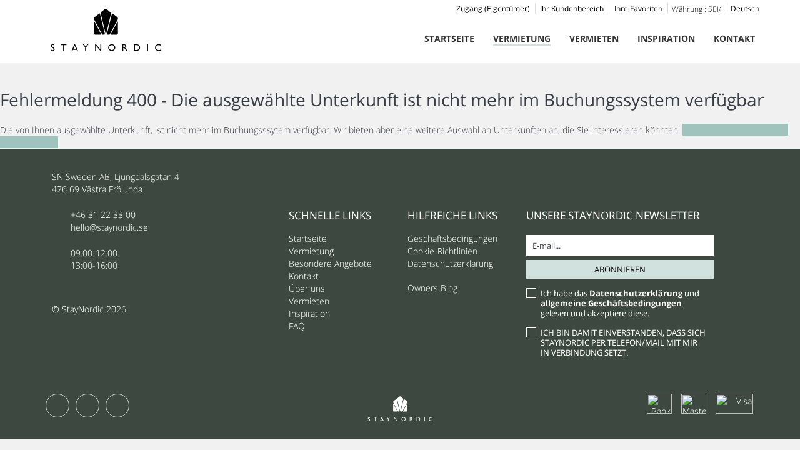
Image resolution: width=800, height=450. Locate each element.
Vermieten (594, 38)
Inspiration (666, 38)
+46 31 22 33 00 (103, 215)
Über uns (307, 288)
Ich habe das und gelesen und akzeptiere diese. (620, 303)
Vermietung (522, 38)
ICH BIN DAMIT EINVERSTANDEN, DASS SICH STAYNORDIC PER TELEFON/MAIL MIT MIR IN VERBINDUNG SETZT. (623, 343)
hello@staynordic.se (109, 227)
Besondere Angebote (330, 263)
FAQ (297, 326)
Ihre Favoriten (638, 8)
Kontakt (734, 38)
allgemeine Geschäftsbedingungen (611, 303)
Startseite (449, 38)
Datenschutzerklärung (450, 263)
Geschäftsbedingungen (453, 238)
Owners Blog (433, 288)
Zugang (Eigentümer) (493, 8)
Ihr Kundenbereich (572, 8)
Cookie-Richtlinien (443, 251)
